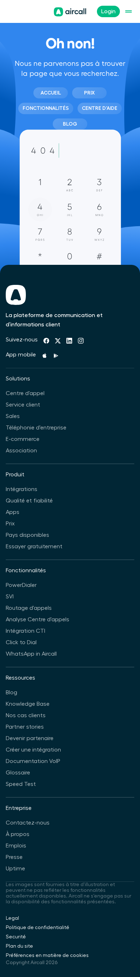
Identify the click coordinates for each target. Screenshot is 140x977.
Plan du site (19, 946)
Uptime (15, 868)
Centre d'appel (25, 393)
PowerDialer (21, 585)
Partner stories (25, 727)
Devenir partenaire (29, 738)
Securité (16, 936)
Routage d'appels (29, 608)
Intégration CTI (25, 631)
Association (21, 450)
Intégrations (21, 489)
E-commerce (22, 439)
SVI (10, 596)
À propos (17, 834)
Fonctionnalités (46, 108)
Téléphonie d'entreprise (36, 428)
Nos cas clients (26, 715)
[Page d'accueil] (70, 11)
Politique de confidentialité (37, 927)
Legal (12, 918)
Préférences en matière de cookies (47, 955)
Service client (23, 405)
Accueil (51, 92)
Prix (89, 92)
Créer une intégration (33, 750)
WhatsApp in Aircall (31, 654)
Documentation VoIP (33, 761)
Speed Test (21, 784)
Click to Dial (21, 642)
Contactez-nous (28, 823)
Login (108, 11)
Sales (13, 416)
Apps (12, 512)
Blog (70, 123)
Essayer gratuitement (34, 546)
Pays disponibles (27, 535)
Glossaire (18, 773)
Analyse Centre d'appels (37, 619)
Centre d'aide (99, 108)
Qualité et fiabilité (29, 501)
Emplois (16, 846)
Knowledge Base (28, 704)
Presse (14, 857)
